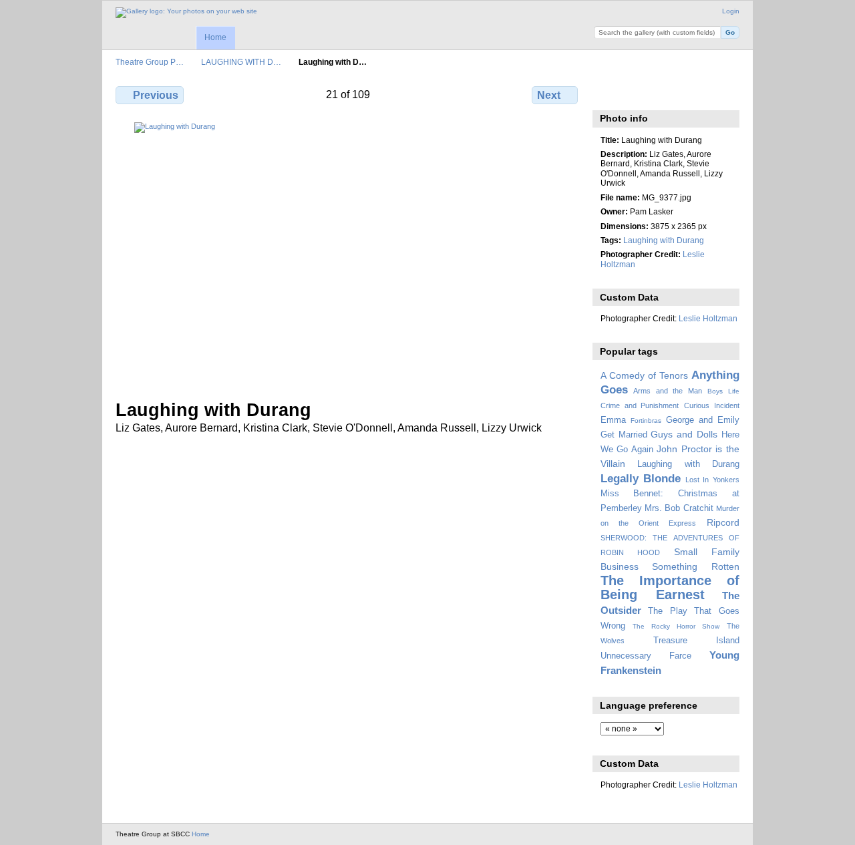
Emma (613, 420)
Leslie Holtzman (708, 318)
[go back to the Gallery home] (186, 12)
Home (215, 37)
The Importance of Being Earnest (670, 587)
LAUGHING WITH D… (241, 61)
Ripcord (723, 522)
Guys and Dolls (684, 434)
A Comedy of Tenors (644, 375)
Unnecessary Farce (646, 656)
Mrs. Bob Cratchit (679, 508)
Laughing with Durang (663, 240)
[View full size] (348, 252)
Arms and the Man (667, 391)
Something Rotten (695, 566)
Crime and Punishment (640, 405)
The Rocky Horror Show (676, 626)
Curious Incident (711, 405)
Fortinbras (646, 420)
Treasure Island (696, 640)
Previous (155, 95)
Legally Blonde (641, 478)
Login (730, 11)
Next (548, 95)
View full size (607, 93)
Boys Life (723, 391)
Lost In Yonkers (712, 480)
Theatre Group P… (150, 61)
